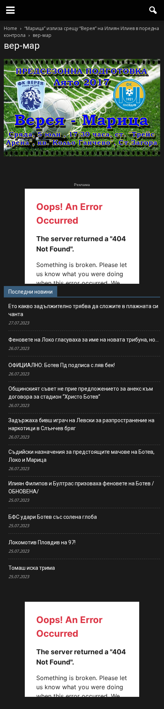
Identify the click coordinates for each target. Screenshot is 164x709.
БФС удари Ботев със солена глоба (52, 517)
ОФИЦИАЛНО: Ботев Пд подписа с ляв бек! (61, 365)
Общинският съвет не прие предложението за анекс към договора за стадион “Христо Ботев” (80, 393)
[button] (153, 10)
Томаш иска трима (31, 568)
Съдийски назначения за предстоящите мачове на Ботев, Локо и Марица (81, 456)
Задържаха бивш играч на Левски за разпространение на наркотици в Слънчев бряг (81, 424)
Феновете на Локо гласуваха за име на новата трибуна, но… (83, 340)
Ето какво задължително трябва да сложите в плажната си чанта (83, 310)
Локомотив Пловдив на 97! (42, 542)
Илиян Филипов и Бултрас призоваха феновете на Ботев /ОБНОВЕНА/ (81, 487)
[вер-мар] (82, 154)
